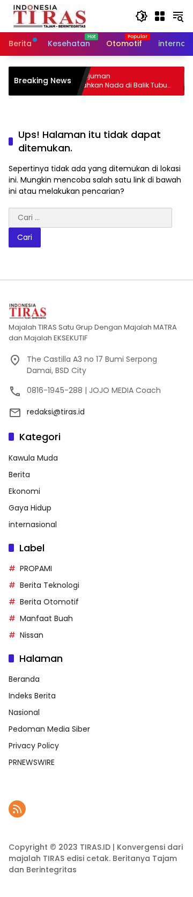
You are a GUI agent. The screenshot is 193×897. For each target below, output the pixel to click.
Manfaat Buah (46, 618)
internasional (33, 524)
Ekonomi (24, 491)
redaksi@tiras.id (56, 411)
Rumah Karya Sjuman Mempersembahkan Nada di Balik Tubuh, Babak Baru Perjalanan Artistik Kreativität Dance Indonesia (96, 81)
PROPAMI (36, 568)
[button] (141, 16)
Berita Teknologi (49, 585)
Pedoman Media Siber (49, 729)
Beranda (24, 679)
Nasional (24, 712)
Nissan (31, 635)
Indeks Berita (32, 695)
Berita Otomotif (49, 601)
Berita (19, 474)
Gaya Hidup (30, 507)
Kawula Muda (33, 458)
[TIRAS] (50, 15)
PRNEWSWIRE (32, 762)
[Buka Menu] (159, 16)
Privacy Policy (34, 745)
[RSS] (17, 809)
